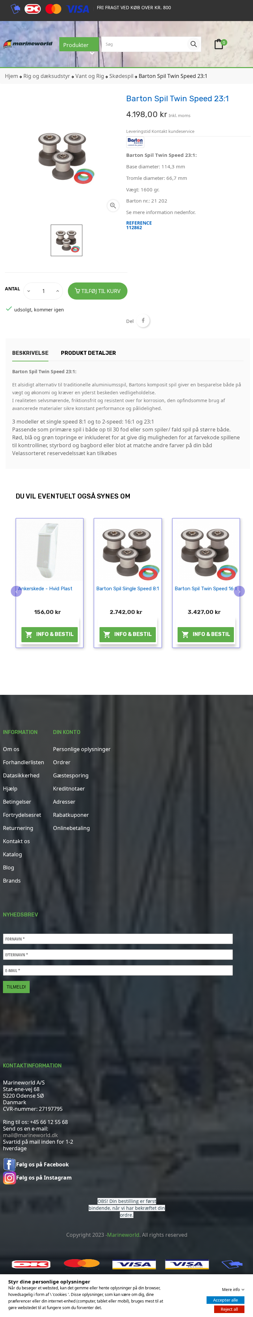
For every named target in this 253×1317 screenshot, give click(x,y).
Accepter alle (225, 1300)
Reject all (229, 1309)
